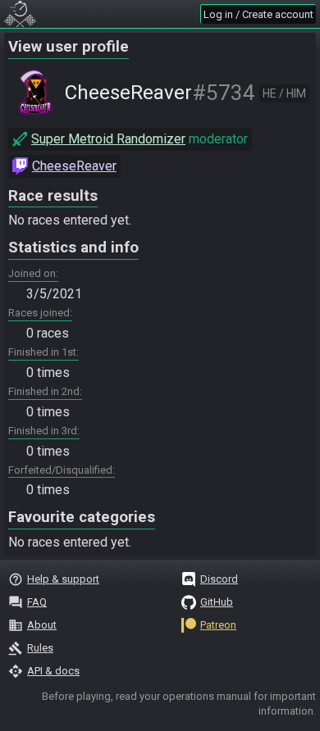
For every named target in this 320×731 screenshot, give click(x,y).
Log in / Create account (258, 14)
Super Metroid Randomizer (108, 139)
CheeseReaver (74, 166)
